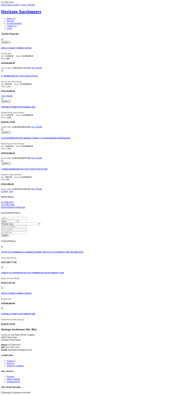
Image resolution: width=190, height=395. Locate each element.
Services (10, 21)
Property (10, 376)
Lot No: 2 (6, 101)
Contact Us (12, 26)
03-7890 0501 (7, 202)
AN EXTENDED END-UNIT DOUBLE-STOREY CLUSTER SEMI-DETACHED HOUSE (35, 138)
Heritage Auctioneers (21, 11)
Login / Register (28, 5)
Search (5, 235)
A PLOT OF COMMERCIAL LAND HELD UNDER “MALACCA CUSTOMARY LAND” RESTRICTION (42, 252)
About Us (11, 18)
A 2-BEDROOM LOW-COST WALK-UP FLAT (19, 76)
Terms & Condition (15, 366)
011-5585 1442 (7, 205)
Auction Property (14, 23)
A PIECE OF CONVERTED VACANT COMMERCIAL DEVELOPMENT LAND (32, 273)
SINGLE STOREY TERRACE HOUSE (16, 48)
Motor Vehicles (13, 379)
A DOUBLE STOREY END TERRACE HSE (18, 107)
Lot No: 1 (6, 42)
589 (11, 191)
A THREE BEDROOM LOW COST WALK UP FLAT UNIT (24, 169)
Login (9, 28)
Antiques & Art (13, 381)
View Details (36, 68)
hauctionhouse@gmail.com (13, 207)
